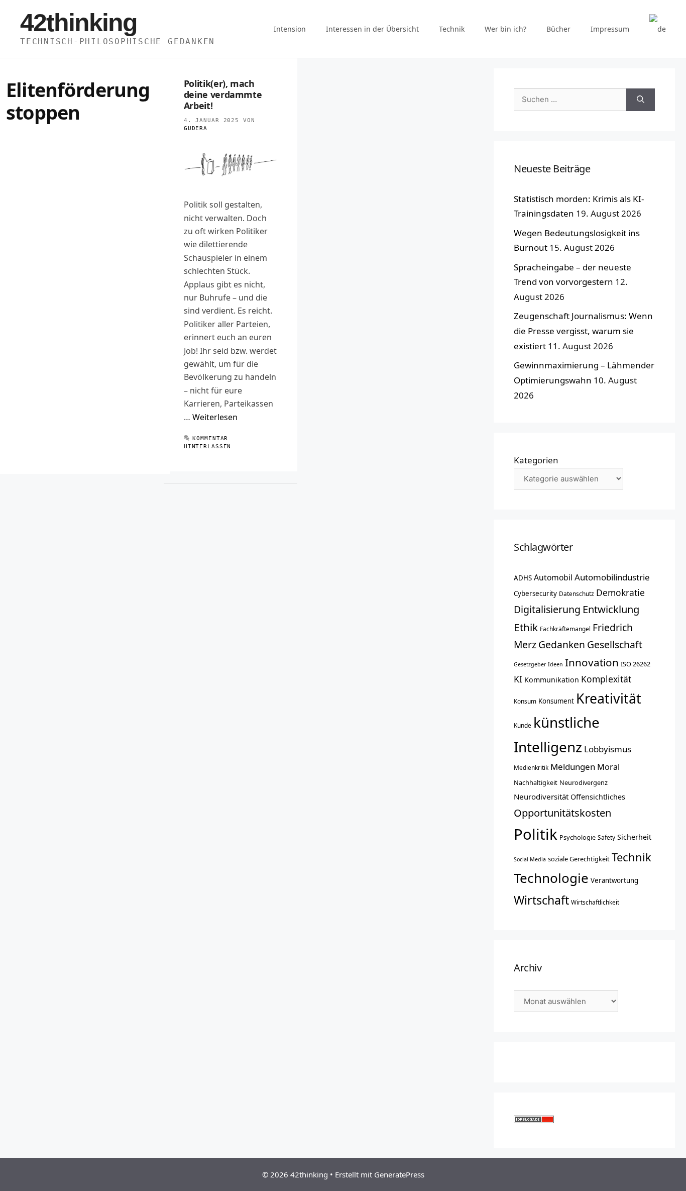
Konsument (556, 701)
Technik (452, 29)
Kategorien (536, 460)
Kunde (522, 725)
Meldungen (572, 766)
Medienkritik (531, 767)
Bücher (558, 29)
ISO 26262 (635, 663)
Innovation (592, 662)
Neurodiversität (541, 796)
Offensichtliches (597, 797)
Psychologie (577, 837)
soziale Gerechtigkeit (579, 858)
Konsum (525, 701)
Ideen (555, 664)
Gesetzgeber (530, 664)
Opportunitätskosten (562, 813)
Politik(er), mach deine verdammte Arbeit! (223, 94)
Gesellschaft (614, 644)
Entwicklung (611, 609)
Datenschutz (576, 593)
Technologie (551, 878)
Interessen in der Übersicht (372, 29)
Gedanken (561, 644)
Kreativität (608, 698)
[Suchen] (640, 99)
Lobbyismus (607, 749)
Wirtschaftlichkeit (595, 902)
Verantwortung (614, 880)
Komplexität (606, 679)
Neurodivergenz (583, 782)
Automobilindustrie (612, 577)
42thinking (78, 23)
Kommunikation (551, 679)
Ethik (526, 627)
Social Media (530, 859)
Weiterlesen (215, 417)
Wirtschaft (541, 900)
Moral (608, 766)
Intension (290, 29)
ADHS (523, 577)
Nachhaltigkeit (535, 782)
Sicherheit (634, 837)
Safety (606, 837)
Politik (535, 834)
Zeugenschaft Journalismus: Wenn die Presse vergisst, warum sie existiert (583, 331)
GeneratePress (399, 1174)
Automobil (553, 577)
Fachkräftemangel (565, 629)
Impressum (610, 29)
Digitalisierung (547, 609)
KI (518, 679)
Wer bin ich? (505, 29)
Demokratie (620, 592)
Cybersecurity (535, 593)
